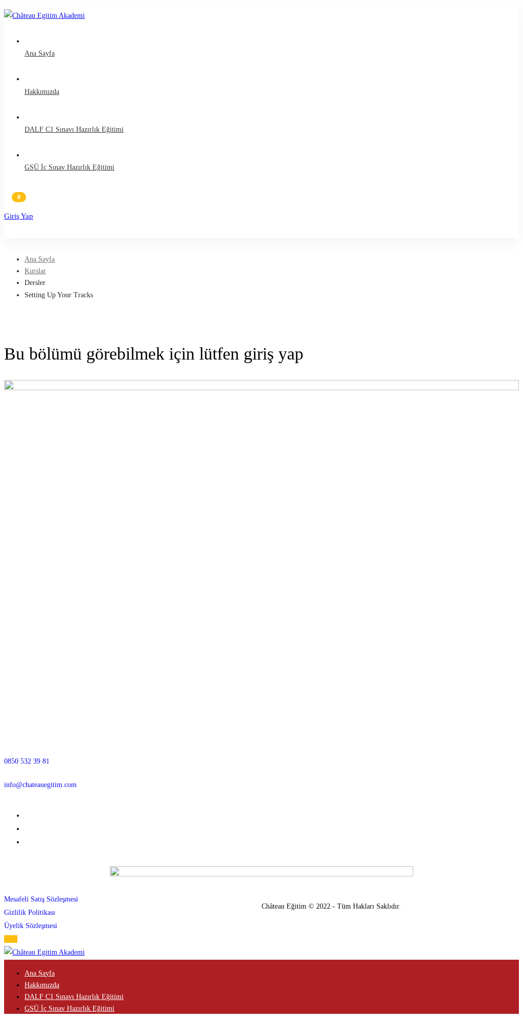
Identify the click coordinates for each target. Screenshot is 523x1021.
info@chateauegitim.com (40, 785)
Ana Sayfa (40, 259)
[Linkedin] (27, 829)
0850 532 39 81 (27, 761)
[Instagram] (27, 815)
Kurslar (35, 271)
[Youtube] (27, 842)
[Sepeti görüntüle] (261, 201)
